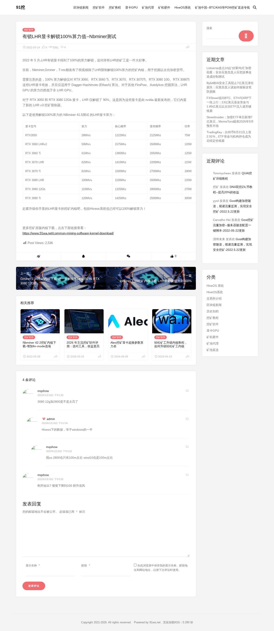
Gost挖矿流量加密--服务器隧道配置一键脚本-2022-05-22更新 (233, 225)
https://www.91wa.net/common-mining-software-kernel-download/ (68, 233)
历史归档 (213, 311)
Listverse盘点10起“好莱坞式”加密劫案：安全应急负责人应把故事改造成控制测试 (229, 72)
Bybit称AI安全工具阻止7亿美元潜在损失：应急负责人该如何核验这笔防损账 (230, 87)
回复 (187, 391)
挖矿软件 (99, 7)
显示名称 (33, 565)
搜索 (209, 28)
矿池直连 (213, 350)
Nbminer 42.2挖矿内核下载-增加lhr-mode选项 (39, 344)
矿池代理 (148, 7)
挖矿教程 (115, 7)
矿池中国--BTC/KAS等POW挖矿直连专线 (222, 7)
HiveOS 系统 (215, 285)
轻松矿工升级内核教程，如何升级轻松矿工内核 (170, 344)
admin (51, 419)
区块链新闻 (80, 7)
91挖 (20, 7)
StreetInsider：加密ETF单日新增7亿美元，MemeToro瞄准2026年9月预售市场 (230, 121)
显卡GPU (131, 7)
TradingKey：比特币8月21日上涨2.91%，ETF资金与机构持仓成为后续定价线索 (229, 136)
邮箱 (85, 565)
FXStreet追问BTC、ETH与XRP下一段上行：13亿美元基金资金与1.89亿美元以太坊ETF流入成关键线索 (229, 104)
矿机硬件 (164, 7)
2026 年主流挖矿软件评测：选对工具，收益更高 (83, 344)
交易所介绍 (214, 298)
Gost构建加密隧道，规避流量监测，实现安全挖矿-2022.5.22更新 (232, 206)
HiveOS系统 (182, 7)
